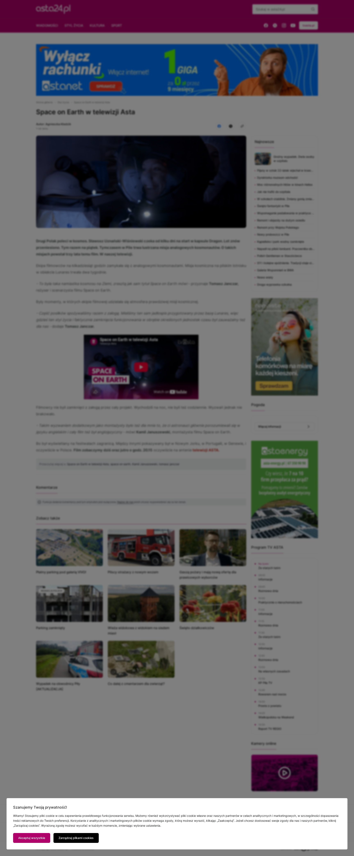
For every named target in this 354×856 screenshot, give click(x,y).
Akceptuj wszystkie (31, 838)
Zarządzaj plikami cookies (76, 838)
